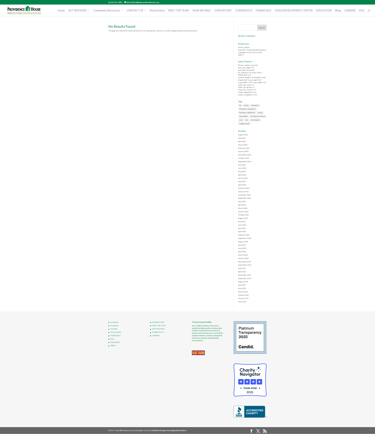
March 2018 (243, 292)
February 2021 (244, 235)
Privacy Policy (115, 332)
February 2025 (244, 148)
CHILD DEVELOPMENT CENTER (294, 10)
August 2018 (243, 281)
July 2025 (242, 138)
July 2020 (242, 245)
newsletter (243, 116)
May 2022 (242, 201)
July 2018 (242, 285)
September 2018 (244, 278)
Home (61, 10)
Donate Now (157, 10)
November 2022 (244, 195)
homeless (255, 105)
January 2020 (243, 258)
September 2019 (244, 265)
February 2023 (244, 188)
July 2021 (242, 221)
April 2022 (242, 205)
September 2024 (244, 161)
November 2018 (244, 275)
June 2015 (242, 302)
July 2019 (242, 268)
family (246, 105)
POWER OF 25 (158, 332)
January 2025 (243, 151)
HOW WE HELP (201, 10)
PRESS (112, 345)
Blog (338, 10)
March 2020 (243, 255)
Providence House (257, 116)
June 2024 (242, 168)
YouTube (113, 329)
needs (260, 112)
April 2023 (242, 185)
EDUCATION (324, 10)
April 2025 (242, 141)
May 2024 (242, 171)
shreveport (255, 120)
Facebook (114, 322)
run (246, 120)
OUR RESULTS (243, 10)
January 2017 (243, 298)
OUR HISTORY (223, 10)
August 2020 (243, 242)
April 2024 (242, 175)
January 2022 (243, 211)
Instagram (114, 325)
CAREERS (350, 10)
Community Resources (106, 10)
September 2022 (244, 198)
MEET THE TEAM (178, 10)
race (241, 120)
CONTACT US (134, 10)
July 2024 (242, 165)
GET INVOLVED (77, 10)
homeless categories (247, 109)
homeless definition (247, 112)
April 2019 (242, 272)
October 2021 (243, 215)
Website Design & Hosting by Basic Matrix (169, 430)
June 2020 (242, 248)
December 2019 (244, 262)
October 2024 (243, 158)
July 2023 (242, 181)
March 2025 (243, 145)
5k (240, 105)
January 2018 (243, 295)
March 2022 (243, 208)
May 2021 (242, 228)
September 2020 (244, 238)
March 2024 (243, 178)
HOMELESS (115, 342)
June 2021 (242, 225)
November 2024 (244, 155)
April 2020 (242, 251)
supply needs (244, 123)
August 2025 (243, 135)
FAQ (361, 10)
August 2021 (243, 218)
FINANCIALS (263, 10)
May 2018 (242, 288)
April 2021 (242, 231)
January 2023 (243, 191)
